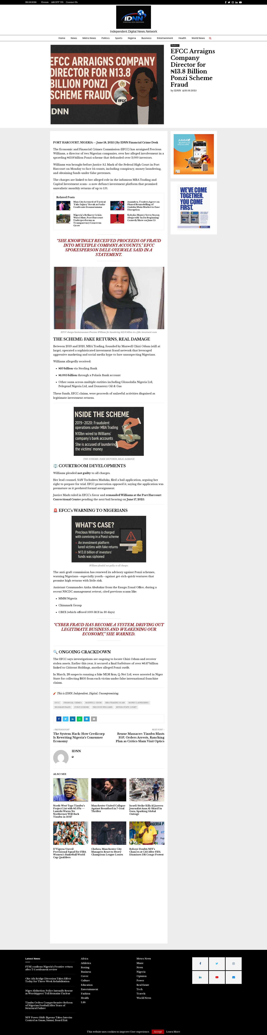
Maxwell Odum (93, 703)
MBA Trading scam (115, 703)
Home (62, 37)
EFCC (57, 703)
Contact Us (72, 2)
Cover (84, 976)
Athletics (86, 963)
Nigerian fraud (63, 707)
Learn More (173, 1032)
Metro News (89, 37)
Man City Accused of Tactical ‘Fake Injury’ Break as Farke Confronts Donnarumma (89, 204)
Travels (141, 993)
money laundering (139, 703)
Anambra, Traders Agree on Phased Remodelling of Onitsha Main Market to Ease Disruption (143, 206)
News (74, 37)
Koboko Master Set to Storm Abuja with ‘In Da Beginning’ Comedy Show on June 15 (143, 218)
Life (83, 1002)
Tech (139, 989)
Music (140, 963)
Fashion (85, 993)
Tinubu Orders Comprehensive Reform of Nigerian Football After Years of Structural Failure (49, 1005)
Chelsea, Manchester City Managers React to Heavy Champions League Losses (107, 852)
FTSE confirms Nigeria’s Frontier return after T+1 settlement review (49, 968)
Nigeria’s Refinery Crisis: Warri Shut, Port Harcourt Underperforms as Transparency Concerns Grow (88, 220)
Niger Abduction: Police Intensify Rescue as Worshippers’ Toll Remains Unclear (49, 992)
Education (87, 985)
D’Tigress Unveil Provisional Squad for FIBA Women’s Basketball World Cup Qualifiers (69, 853)
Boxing (85, 967)
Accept (158, 1031)
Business (146, 37)
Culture (85, 980)
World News (198, 37)
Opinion (141, 976)
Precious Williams (102, 707)
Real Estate (143, 985)
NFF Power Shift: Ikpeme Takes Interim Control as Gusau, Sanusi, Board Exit (48, 1019)
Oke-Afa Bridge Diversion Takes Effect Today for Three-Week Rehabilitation (48, 980)
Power (140, 980)
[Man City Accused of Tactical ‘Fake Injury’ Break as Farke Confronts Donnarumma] (63, 205)
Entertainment (165, 37)
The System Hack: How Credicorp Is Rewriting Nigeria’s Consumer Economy (79, 737)
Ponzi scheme (81, 707)
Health (182, 37)
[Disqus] (108, 900)
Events (45, 2)
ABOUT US (57, 2)
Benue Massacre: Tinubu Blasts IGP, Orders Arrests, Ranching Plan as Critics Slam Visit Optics (140, 737)
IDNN (177, 90)
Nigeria (132, 37)
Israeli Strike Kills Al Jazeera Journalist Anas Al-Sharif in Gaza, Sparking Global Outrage (146, 810)
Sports (118, 37)
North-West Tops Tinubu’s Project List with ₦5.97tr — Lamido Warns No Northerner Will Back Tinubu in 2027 (69, 811)
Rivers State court (126, 707)
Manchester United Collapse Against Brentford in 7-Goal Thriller (108, 808)
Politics (106, 37)
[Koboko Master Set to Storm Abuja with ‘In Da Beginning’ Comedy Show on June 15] (117, 218)
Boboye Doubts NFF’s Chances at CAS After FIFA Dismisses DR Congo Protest (146, 852)
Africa (84, 958)
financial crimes (73, 703)
